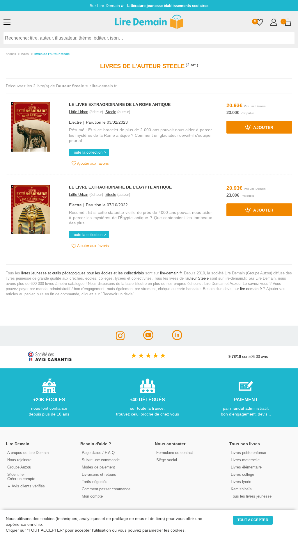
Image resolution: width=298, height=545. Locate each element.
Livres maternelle (245, 460)
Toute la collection (87, 152)
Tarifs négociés (94, 482)
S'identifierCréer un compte (21, 476)
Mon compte (92, 496)
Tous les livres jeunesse (251, 496)
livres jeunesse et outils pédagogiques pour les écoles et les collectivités (82, 273)
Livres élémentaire (246, 467)
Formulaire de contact (174, 452)
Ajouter (263, 128)
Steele (110, 112)
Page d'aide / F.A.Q (98, 452)
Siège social (166, 460)
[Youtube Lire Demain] (148, 338)
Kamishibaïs (241, 489)
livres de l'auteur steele (52, 54)
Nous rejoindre (19, 460)
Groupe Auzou (19, 467)
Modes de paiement (98, 467)
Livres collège (242, 474)
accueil (11, 54)
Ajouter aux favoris (92, 163)
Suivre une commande (101, 460)
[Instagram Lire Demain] (120, 338)
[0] (259, 23)
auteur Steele (197, 278)
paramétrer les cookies (163, 530)
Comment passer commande (106, 489)
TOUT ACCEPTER (252, 520)
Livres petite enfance (248, 452)
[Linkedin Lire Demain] (177, 338)
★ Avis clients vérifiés (26, 486)
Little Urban (78, 112)
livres (25, 54)
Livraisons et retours (99, 474)
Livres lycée (241, 482)
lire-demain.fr (171, 273)
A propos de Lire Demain (28, 452)
